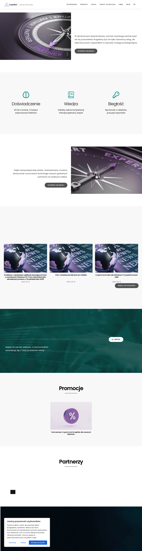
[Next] (14, 492)
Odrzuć (23, 543)
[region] (27, 532)
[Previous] (11, 492)
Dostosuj (12, 543)
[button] (136, 263)
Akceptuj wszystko (38, 543)
